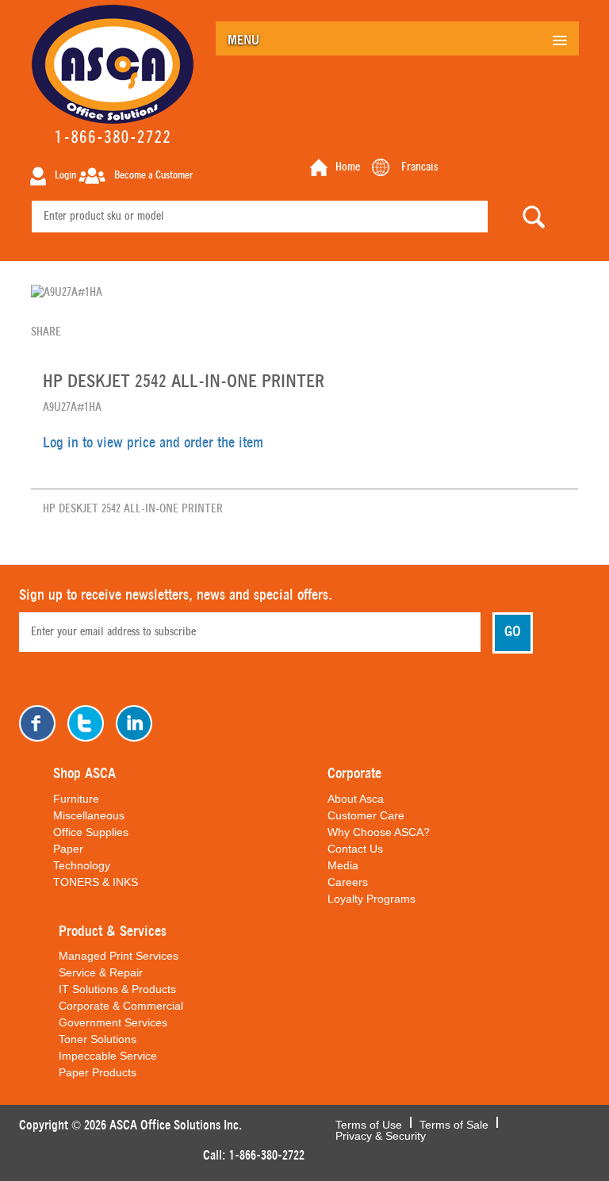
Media (342, 865)
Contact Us (355, 848)
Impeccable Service (108, 1055)
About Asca (355, 798)
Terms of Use (368, 1123)
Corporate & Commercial (121, 1005)
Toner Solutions (97, 1039)
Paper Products (97, 1072)
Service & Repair (101, 972)
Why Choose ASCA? (378, 832)
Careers (347, 882)
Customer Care (365, 815)
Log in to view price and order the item (153, 443)
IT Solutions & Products (117, 989)
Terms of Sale (453, 1123)
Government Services (113, 1022)
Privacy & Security (380, 1134)
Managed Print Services (118, 955)
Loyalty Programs (371, 898)
